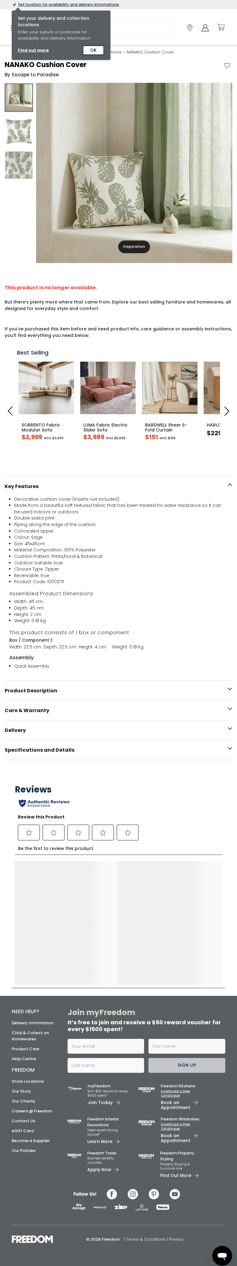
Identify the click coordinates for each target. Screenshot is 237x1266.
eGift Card (23, 1131)
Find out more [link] (33, 50)
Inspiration (134, 246)
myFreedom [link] (99, 1086)
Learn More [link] (99, 1141)
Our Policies (23, 1150)
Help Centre (24, 1059)
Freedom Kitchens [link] (178, 1086)
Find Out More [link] (175, 1175)
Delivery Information (32, 1023)
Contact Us (23, 1121)
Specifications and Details (39, 750)
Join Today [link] (100, 1102)
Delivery (15, 730)
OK (93, 50)
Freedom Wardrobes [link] (180, 1119)
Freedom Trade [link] (101, 1153)
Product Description (31, 690)
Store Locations (28, 1081)
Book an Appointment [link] (175, 1105)
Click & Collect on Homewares (30, 1036)
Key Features (22, 486)
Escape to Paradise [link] (35, 74)
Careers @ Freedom (32, 1111)
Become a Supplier (31, 1141)
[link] (189, 27)
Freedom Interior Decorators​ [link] (103, 1122)
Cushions (112, 52)
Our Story (21, 1091)
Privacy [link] (176, 1239)
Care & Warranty (27, 710)
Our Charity (23, 1101)
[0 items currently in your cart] (221, 27)
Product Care (25, 1049)
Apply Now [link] (99, 1169)
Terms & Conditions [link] (146, 1239)
